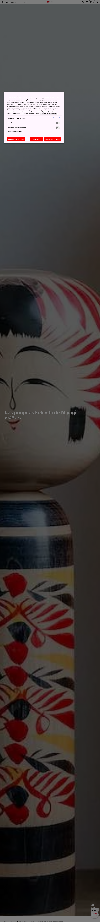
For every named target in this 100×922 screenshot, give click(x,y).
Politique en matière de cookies (48, 113)
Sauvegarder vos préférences (16, 139)
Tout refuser (36, 139)
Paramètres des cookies (15, 131)
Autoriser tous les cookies (53, 139)
